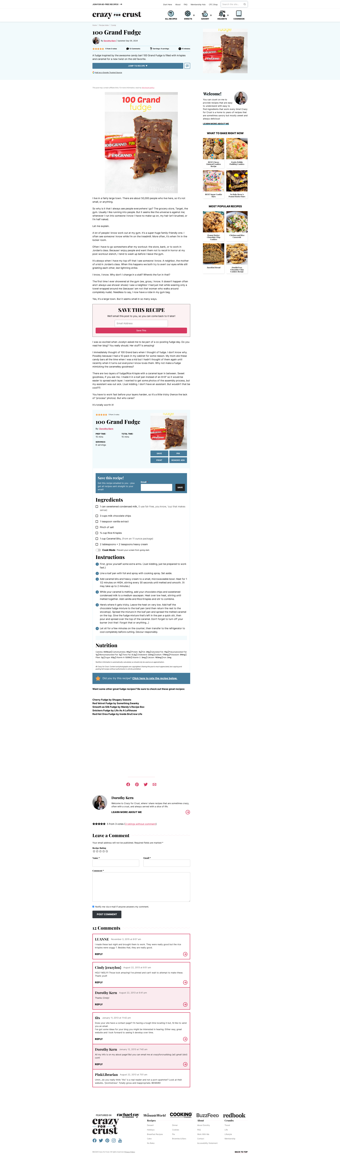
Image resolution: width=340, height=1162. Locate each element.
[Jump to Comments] (187, 66)
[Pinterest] (107, 1141)
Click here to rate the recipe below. (154, 678)
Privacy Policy (129, 1152)
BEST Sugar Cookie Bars (213, 195)
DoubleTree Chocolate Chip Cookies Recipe (237, 269)
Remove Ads (178, 460)
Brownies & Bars (179, 1138)
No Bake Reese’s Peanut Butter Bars (237, 195)
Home (94, 25)
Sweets (188, 19)
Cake (149, 1138)
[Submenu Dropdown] (194, 15)
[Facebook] (94, 1141)
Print (159, 460)
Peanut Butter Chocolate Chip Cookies (213, 237)
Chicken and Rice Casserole (237, 236)
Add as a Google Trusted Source (108, 72)
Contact (200, 1138)
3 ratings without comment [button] (140, 824)
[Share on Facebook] (128, 784)
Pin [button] (178, 453)
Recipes (151, 1120)
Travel (227, 1125)
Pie (173, 1134)
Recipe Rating (99, 848)
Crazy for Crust (105, 1126)
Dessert (150, 1125)
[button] (93, 48)
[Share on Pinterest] (137, 784)
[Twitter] (101, 1141)
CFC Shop (213, 4)
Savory (205, 19)
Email (144, 482)
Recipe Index (104, 25)
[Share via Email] (154, 784)
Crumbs (229, 1120)
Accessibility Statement (207, 1143)
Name (96, 858)
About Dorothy (203, 1125)
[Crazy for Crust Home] (116, 15)
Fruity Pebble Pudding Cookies (237, 163)
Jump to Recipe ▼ (138, 66)
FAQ (185, 4)
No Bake (150, 1143)
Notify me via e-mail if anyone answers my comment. (122, 906)
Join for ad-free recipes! (105, 4)
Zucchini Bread (213, 267)
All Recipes (171, 19)
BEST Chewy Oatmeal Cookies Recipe (213, 164)
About (177, 4)
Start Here (167, 4)
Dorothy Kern (110, 41)
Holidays (222, 19)
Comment (98, 870)
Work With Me (203, 1134)
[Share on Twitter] (145, 784)
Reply (99, 954)
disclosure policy (148, 88)
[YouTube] (120, 1141)
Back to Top (241, 1152)
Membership (230, 1138)
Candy (113, 25)
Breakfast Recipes (155, 1134)
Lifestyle (228, 1134)
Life (226, 1130)
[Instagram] (114, 1141)
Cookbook (239, 19)
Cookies (175, 1130)
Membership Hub (198, 4)
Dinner (175, 1125)
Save (159, 453)
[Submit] (245, 4)
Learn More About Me (126, 812)
